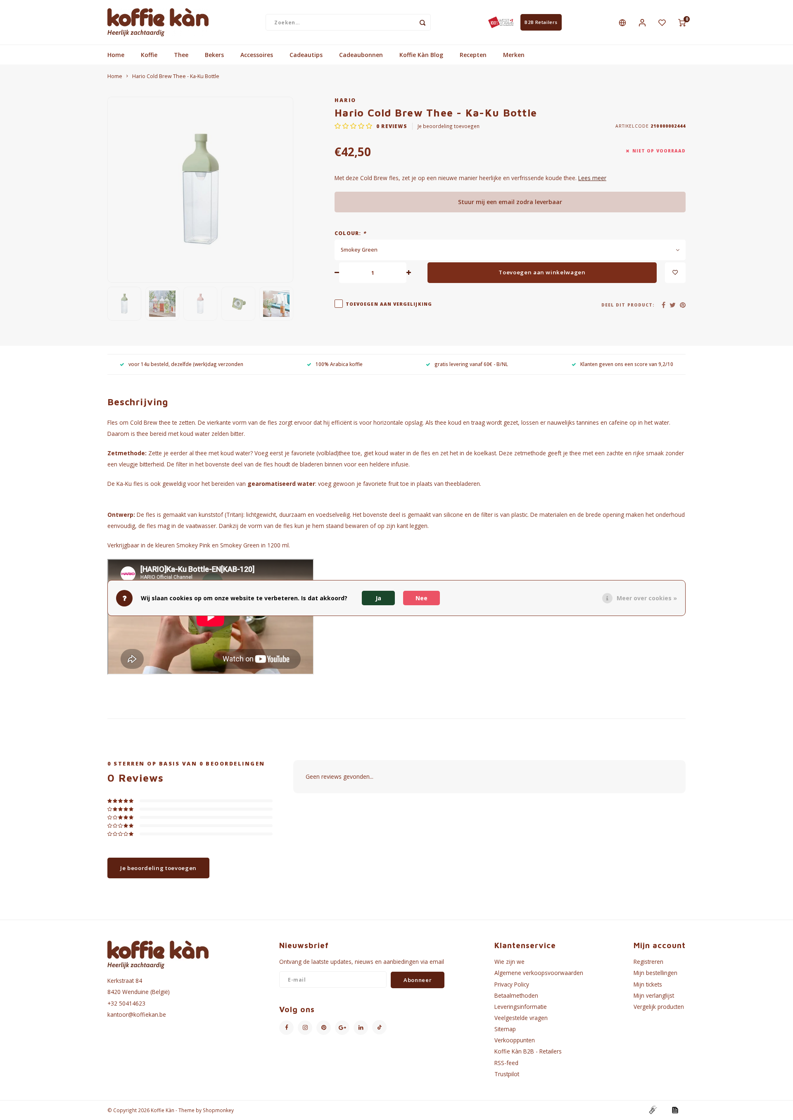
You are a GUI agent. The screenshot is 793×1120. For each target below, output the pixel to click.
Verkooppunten (514, 1040)
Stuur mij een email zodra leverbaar (510, 202)
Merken (514, 55)
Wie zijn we (509, 961)
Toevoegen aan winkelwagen (542, 272)
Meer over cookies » (647, 598)
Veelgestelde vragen (521, 1018)
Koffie (149, 55)
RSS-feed (506, 1063)
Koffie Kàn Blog (421, 55)
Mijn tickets (648, 984)
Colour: (350, 233)
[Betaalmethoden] (652, 1109)
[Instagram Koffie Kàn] (305, 1027)
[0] (682, 22)
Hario (345, 100)
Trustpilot (506, 1074)
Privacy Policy (511, 984)
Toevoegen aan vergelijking (389, 304)
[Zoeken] (422, 22)
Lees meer (592, 178)
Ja (378, 598)
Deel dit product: (628, 305)
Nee (421, 598)
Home (115, 55)
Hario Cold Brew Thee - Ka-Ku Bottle (175, 76)
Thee (181, 55)
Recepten (473, 55)
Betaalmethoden (516, 995)
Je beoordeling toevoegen (449, 126)
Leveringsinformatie (520, 1007)
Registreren (648, 961)
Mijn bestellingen (655, 973)
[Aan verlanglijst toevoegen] (675, 272)
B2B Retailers (541, 22)
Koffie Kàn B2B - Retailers (528, 1051)
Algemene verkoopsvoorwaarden (538, 973)
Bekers (214, 55)
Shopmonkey (218, 1110)
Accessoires (256, 55)
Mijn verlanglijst (654, 995)
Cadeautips (306, 55)
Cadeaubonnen (361, 55)
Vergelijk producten (659, 1007)
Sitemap (505, 1029)
